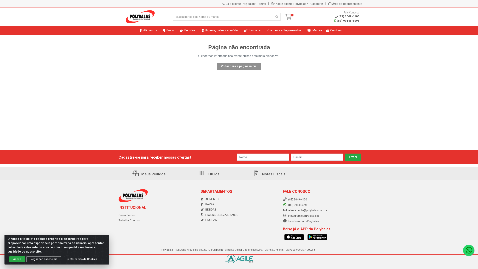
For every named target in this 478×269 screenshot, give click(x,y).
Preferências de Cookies (82, 259)
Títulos (213, 174)
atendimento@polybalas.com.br (307, 210)
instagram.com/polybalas (303, 215)
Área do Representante (347, 3)
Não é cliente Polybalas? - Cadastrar (299, 3)
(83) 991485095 (297, 205)
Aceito (17, 259)
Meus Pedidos (153, 174)
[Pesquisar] (277, 17)
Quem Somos (127, 215)
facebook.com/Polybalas (303, 221)
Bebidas (210, 209)
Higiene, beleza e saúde (221, 215)
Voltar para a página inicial (239, 66)
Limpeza (211, 220)
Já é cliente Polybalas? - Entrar (246, 3)
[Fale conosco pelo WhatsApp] (468, 250)
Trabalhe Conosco (130, 220)
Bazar (209, 204)
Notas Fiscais (273, 174)
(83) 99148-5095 (348, 20)
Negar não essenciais (43, 259)
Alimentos (212, 199)
